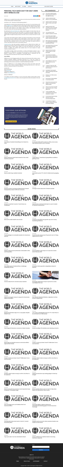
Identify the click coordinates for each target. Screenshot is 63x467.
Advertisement (36, 461)
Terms (17, 461)
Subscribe (41, 449)
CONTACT (30, 6)
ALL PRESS (24, 6)
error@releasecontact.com (9, 77)
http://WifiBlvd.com (11, 72)
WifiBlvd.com (9, 25)
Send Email (9, 70)
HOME (12, 6)
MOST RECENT (18, 6)
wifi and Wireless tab (15, 31)
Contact (45, 461)
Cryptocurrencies (7, 44)
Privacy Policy (27, 461)
